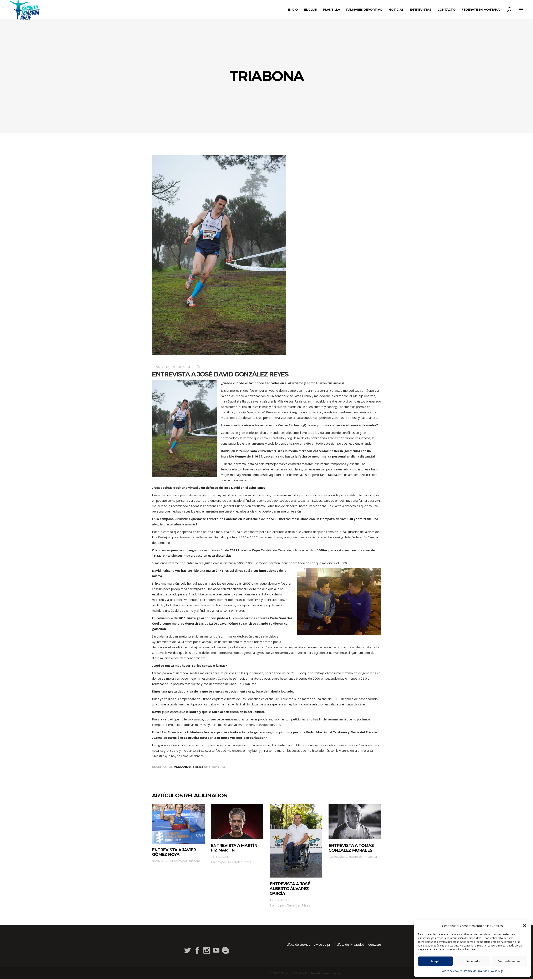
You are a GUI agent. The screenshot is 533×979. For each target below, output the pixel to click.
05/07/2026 (160, 861)
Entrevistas (215, 767)
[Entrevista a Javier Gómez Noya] (178, 823)
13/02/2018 (160, 367)
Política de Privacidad (476, 971)
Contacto (374, 944)
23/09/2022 (337, 856)
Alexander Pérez (188, 767)
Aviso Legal (497, 971)
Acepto (435, 961)
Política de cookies (451, 971)
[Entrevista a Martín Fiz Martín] (237, 821)
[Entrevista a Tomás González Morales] (355, 821)
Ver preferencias (509, 961)
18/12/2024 (219, 856)
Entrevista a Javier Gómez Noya (174, 852)
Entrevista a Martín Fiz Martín (234, 848)
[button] (525, 926)
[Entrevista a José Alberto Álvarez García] (296, 841)
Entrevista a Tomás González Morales (351, 848)
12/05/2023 (278, 900)
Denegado (472, 961)
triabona (194, 861)
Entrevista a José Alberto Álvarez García (290, 888)
